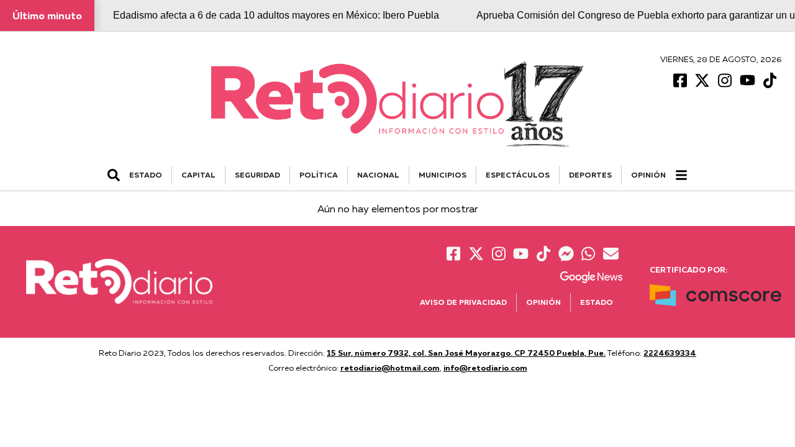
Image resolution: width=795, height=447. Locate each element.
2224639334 (669, 353)
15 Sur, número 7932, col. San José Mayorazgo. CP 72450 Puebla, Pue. (466, 353)
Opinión (648, 174)
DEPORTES (590, 174)
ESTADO (145, 174)
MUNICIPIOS (442, 174)
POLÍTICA (318, 174)
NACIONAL (378, 174)
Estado (596, 302)
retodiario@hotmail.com (390, 367)
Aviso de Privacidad (463, 302)
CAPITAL (198, 174)
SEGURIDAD (257, 174)
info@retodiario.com (485, 367)
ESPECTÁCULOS (518, 174)
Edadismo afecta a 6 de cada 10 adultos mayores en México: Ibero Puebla (276, 15)
